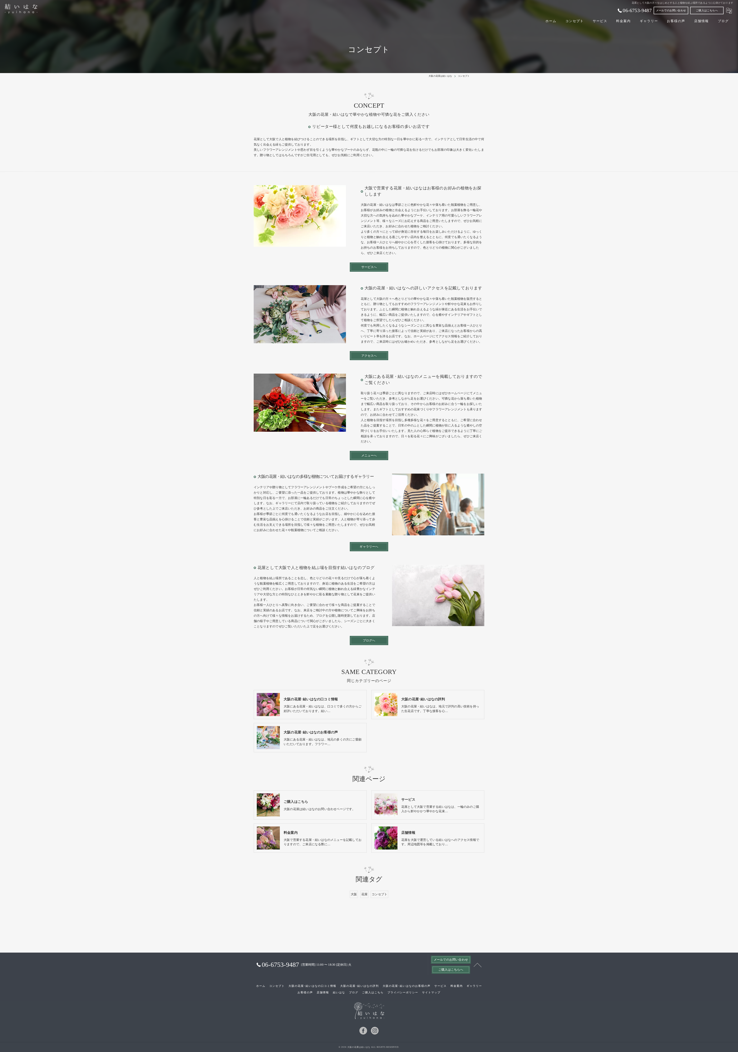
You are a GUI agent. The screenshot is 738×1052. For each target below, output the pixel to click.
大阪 (354, 894)
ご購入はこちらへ (707, 10)
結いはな (339, 992)
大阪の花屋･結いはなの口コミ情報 (312, 986)
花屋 (364, 894)
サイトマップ (431, 992)
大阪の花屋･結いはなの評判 (359, 986)
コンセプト (379, 894)
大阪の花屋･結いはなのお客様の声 (406, 986)
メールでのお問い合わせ (671, 10)
